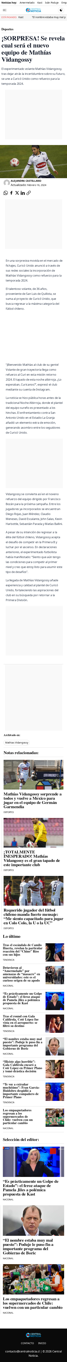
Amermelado (27, 2)
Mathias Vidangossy (16, 742)
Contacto (27, 1343)
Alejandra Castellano (26, 181)
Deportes (7, 29)
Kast (39, 2)
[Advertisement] (36, 631)
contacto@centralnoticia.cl (22, 1351)
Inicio (42, 1343)
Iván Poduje (51, 2)
